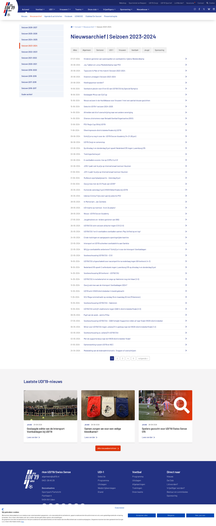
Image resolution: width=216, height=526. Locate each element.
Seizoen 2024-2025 (29, 39)
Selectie (101, 476)
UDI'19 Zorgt (153, 3)
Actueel (78, 27)
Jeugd (146, 50)
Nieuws (24, 16)
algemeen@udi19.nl (50, 476)
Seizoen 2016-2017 (29, 88)
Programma (103, 480)
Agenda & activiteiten (53, 16)
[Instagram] (195, 9)
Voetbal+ (135, 50)
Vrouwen (122, 50)
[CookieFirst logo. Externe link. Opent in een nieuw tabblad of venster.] (3, 509)
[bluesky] (209, 9)
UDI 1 (111, 50)
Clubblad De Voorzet (94, 16)
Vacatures (190, 3)
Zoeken (212, 3)
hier (22, 521)
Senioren (100, 50)
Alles (75, 50)
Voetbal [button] (39, 9)
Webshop (122, 3)
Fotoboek (68, 16)
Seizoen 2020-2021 (29, 64)
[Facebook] (199, 9)
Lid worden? (172, 484)
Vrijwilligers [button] (108, 9)
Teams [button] (78, 9)
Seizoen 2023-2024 (29, 46)
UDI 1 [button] (51, 9)
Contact (201, 3)
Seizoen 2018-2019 (29, 76)
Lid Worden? (179, 3)
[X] (204, 9)
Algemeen (87, 50)
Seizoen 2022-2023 (29, 52)
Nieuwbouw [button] (142, 9)
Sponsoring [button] (125, 9)
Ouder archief (27, 94)
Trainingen (137, 488)
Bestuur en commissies (177, 492)
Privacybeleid (119, 507)
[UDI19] (9, 9)
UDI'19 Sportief (166, 3)
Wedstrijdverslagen (107, 488)
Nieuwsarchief (36, 16)
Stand (100, 492)
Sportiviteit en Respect (137, 3)
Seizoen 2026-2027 (29, 27)
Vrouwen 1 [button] (64, 9)
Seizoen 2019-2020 (29, 70)
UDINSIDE (79, 16)
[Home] (72, 27)
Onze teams (137, 492)
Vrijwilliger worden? (176, 488)
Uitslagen (102, 484)
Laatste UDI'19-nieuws (43, 381)
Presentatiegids (110, 16)
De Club (170, 480)
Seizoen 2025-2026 (29, 33)
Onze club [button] (92, 9)
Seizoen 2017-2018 (29, 82)
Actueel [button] (25, 9)
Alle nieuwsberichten (107, 448)
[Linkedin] (214, 9)
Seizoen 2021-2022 (29, 58)
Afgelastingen (138, 484)
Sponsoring (159, 50)
